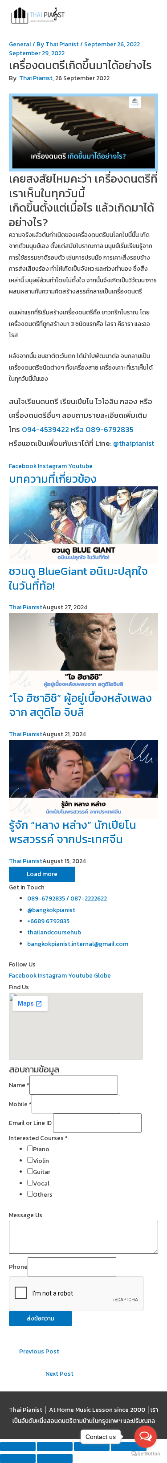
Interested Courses (38, 1137)
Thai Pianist (36, 78)
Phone (18, 1266)
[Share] (55, 1446)
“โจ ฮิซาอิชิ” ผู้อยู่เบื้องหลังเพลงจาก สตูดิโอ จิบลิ (80, 705)
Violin (41, 1160)
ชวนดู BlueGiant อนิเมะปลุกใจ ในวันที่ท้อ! (78, 578)
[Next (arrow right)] (55, 1458)
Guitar (41, 1171)
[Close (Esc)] (18, 1446)
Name (19, 1085)
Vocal (41, 1183)
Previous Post (39, 1351)
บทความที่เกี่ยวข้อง (53, 478)
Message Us (25, 1214)
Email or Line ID (31, 1123)
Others (43, 1194)
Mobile (20, 1104)
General (20, 44)
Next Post (59, 1373)
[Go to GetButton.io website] (145, 1454)
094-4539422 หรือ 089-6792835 (78, 429)
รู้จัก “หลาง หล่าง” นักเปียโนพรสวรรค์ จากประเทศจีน (72, 832)
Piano (41, 1149)
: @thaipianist (132, 443)
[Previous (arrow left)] (18, 1458)
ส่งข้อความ (40, 1318)
